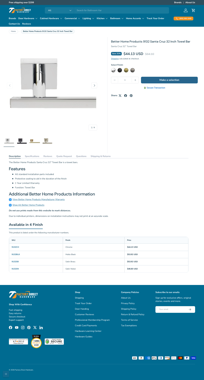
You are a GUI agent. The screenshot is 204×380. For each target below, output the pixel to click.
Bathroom (115, 18)
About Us (190, 2)
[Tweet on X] (120, 95)
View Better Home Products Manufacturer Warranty (38, 199)
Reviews (26, 23)
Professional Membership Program (92, 320)
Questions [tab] (81, 156)
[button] (193, 10)
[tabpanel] (98, 189)
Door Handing (82, 308)
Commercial (71, 18)
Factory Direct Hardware (24, 370)
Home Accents (133, 18)
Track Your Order (155, 18)
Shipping (115, 58)
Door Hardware (26, 18)
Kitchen (100, 18)
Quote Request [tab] (64, 156)
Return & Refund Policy (132, 314)
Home (13, 31)
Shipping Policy (128, 308)
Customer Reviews (84, 314)
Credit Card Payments (86, 325)
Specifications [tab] (32, 156)
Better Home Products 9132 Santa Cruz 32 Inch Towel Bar (47, 31)
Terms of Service (129, 320)
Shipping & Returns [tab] (101, 156)
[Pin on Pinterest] (131, 95)
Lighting (87, 18)
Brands (178, 2)
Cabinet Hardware (49, 18)
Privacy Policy (128, 303)
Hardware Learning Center (88, 331)
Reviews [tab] (47, 156)
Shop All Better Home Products (28, 205)
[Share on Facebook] (125, 95)
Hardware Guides (83, 336)
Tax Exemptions (129, 325)
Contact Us (14, 23)
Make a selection (169, 80)
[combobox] (107, 10)
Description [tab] (15, 156)
